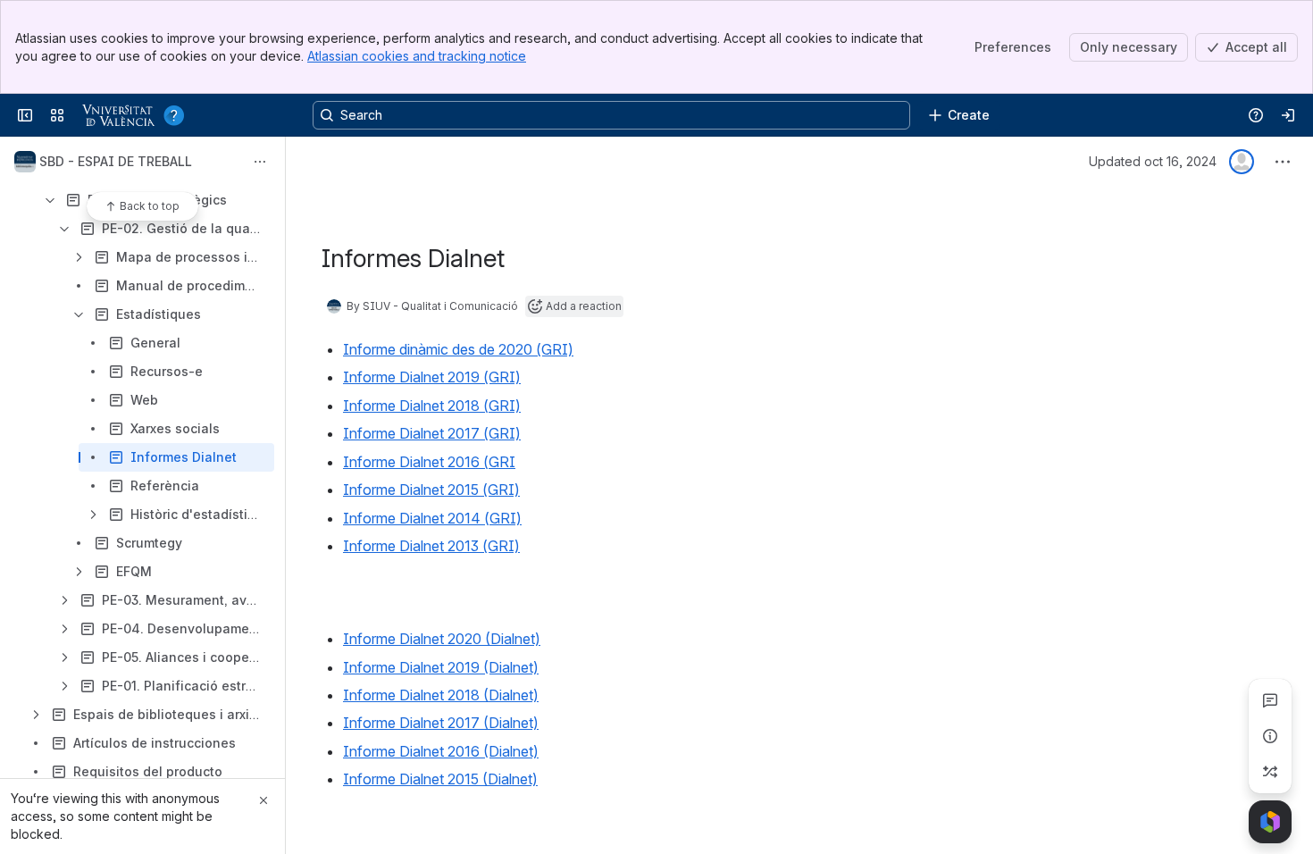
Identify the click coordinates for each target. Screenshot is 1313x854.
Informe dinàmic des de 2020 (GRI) (458, 349)
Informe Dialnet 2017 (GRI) (432, 433)
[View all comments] (1270, 700)
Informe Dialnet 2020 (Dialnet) (441, 639)
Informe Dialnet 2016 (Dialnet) (441, 751)
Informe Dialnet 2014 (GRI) (432, 518)
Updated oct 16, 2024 (1153, 161)
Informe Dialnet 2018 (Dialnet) (441, 695)
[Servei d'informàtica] (138, 115)
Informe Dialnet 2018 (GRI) (432, 405)
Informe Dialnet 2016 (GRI (429, 462)
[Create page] (1270, 772)
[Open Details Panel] (1270, 736)
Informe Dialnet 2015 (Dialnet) (440, 779)
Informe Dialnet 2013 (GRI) (431, 546)
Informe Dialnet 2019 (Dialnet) (441, 667)
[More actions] (260, 161)
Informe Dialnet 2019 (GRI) (432, 377)
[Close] (263, 800)
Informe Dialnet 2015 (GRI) (431, 489)
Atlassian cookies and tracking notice (416, 55)
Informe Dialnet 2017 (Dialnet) (441, 723)
